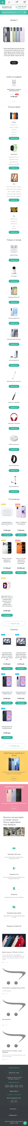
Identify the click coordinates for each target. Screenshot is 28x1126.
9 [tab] (18, 69)
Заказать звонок (21, 8)
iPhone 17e (14, 134)
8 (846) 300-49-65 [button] (14, 1068)
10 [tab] (20, 69)
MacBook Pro (14, 223)
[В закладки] (12, 504)
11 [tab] (21, 69)
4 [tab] (10, 69)
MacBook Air (14, 221)
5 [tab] (12, 69)
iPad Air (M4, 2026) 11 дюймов (14, 194)
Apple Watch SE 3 (14, 162)
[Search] (25, 12)
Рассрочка (14, 894)
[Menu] (2, 2)
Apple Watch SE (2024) (14, 164)
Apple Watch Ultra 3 (14, 159)
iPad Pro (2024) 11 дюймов (14, 191)
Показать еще (15, 623)
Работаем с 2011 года (14, 854)
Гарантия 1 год (14, 874)
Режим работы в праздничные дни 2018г (13, 988)
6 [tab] (13, 69)
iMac (14, 226)
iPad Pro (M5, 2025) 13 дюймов (14, 189)
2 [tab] (7, 69)
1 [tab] (5, 69)
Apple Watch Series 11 (14, 157)
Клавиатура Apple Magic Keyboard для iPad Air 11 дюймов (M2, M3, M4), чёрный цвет (7, 656)
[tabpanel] (14, 44)
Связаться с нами (14, 1072)
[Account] (9, 2)
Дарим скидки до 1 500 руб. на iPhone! (13, 952)
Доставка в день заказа (14, 913)
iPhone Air (14, 129)
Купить (14, 62)
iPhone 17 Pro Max (14, 127)
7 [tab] (15, 69)
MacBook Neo (14, 219)
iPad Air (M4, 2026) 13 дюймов (14, 196)
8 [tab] (17, 69)
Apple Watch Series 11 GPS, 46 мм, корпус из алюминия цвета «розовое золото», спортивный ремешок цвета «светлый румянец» (7, 601)
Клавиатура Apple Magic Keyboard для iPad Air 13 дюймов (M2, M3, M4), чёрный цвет (21, 656)
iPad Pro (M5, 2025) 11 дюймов (14, 186)
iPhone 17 (14, 132)
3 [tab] (8, 69)
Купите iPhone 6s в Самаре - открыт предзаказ (12, 1051)
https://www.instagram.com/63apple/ (15, 1101)
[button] (22, 6)
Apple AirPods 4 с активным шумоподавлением (14, 90)
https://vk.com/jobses (12, 1101)
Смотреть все (14, 138)
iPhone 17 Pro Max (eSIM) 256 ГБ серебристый (7, 560)
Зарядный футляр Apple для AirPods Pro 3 (7, 524)
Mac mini (14, 228)
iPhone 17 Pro (14, 125)
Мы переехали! (6, 1019)
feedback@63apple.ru (14, 1082)
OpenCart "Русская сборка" (17, 1121)
